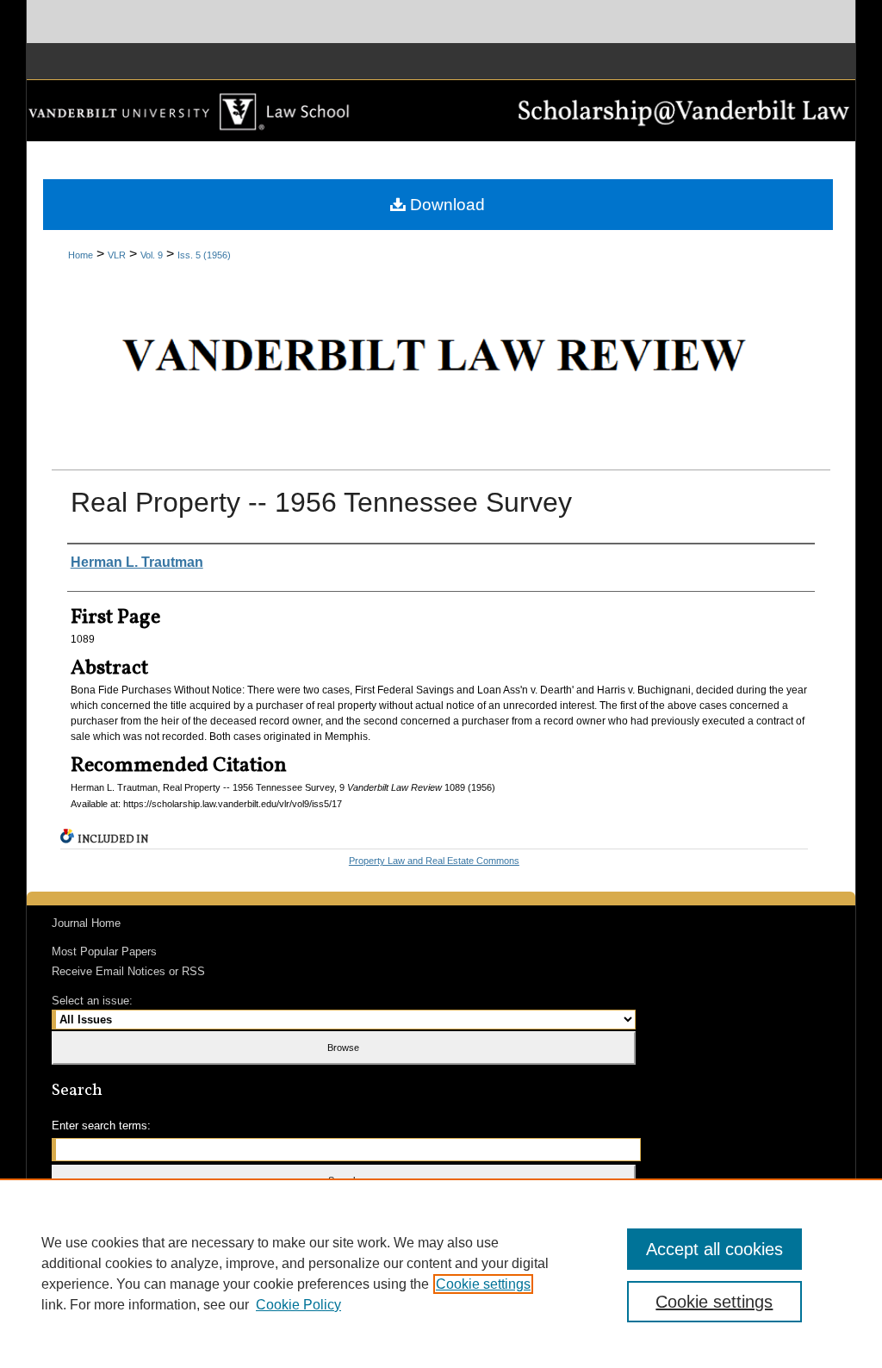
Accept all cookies (714, 1249)
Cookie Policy (298, 1304)
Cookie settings (483, 1284)
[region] (441, 1273)
